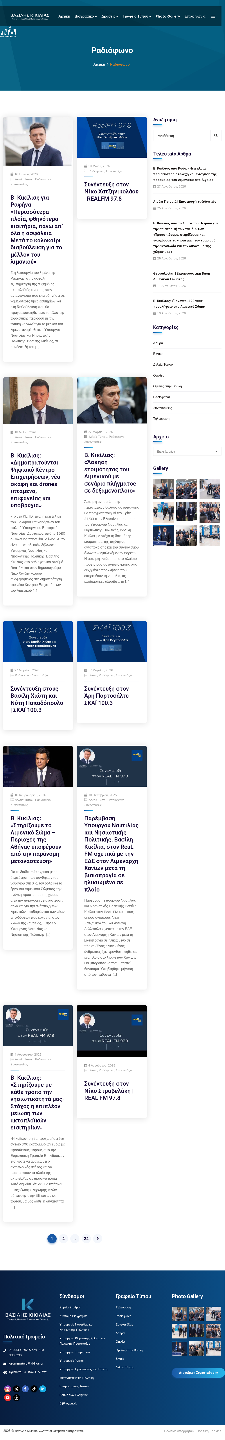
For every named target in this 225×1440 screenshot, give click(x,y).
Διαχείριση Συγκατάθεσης (198, 1372)
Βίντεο (93, 675)
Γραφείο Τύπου (135, 16)
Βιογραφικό (84, 16)
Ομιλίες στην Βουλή (167, 386)
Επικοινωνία (195, 16)
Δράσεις (108, 16)
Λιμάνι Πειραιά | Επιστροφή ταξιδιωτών (184, 202)
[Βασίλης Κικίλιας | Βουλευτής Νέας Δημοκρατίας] (30, 16)
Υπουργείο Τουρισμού (74, 1352)
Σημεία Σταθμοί (69, 1307)
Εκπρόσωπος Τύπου (74, 1386)
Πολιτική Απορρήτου (179, 1431)
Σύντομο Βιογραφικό (73, 1316)
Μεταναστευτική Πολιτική (76, 1378)
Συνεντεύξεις (19, 184)
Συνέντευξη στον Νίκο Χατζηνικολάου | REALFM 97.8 (111, 191)
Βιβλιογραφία (68, 1403)
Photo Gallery (168, 16)
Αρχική (64, 16)
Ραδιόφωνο (43, 179)
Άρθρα (158, 343)
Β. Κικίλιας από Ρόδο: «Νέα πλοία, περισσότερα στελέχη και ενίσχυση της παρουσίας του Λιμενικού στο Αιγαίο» (185, 174)
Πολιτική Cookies (208, 1431)
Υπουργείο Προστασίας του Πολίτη (83, 1369)
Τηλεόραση (161, 418)
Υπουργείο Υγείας (71, 1361)
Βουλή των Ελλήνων (73, 1395)
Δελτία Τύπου (24, 179)
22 (86, 1238)
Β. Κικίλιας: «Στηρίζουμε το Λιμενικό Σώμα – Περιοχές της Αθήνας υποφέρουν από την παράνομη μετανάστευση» (36, 839)
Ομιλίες (158, 375)
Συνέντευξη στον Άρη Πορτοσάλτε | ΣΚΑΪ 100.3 (107, 695)
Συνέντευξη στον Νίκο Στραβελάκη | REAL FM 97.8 (108, 1090)
